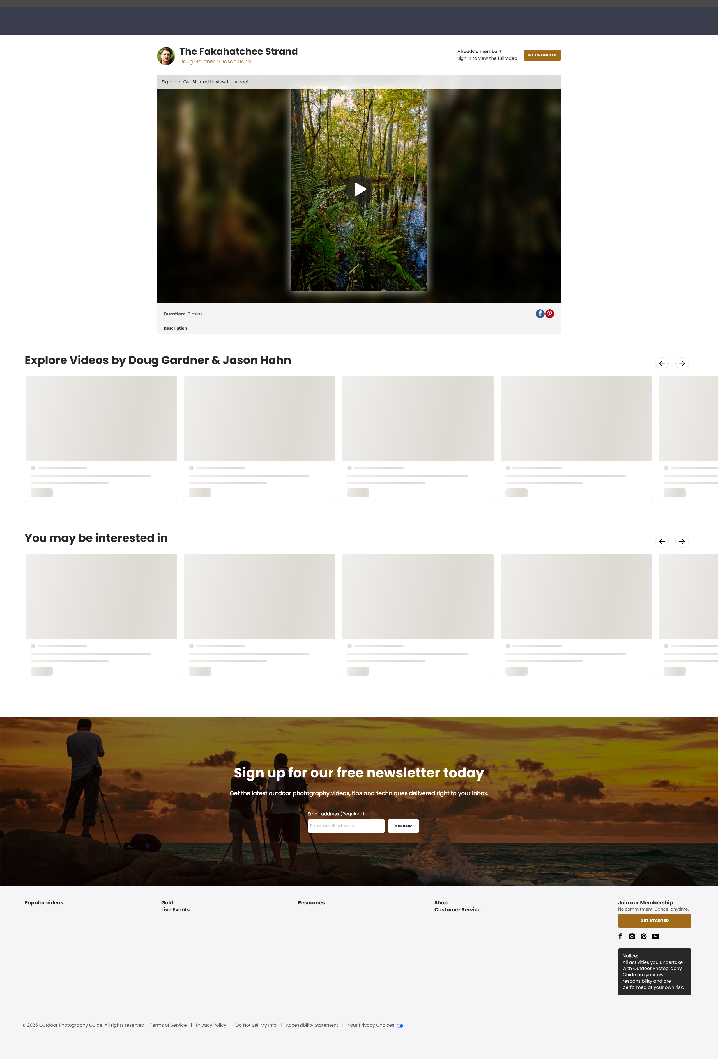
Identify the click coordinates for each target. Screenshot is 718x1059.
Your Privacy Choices (371, 1025)
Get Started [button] (654, 920)
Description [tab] (175, 328)
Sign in (170, 82)
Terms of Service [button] (168, 1025)
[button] (487, 55)
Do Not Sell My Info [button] (256, 1025)
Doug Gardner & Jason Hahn (215, 61)
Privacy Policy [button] (211, 1025)
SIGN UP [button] (403, 826)
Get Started (196, 82)
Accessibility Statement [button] (312, 1025)
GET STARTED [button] (542, 55)
